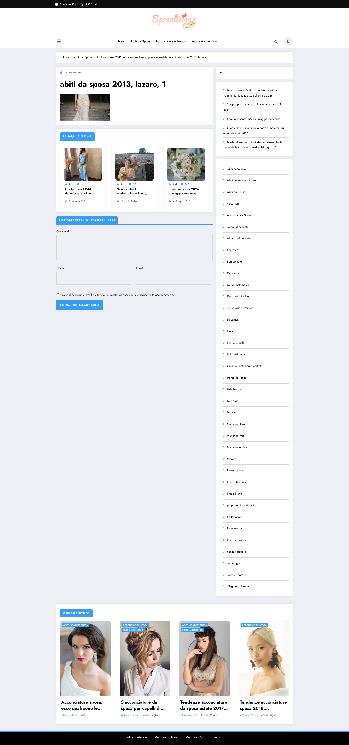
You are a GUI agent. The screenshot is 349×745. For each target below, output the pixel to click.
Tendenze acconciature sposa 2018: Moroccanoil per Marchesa (192, 705)
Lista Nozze (234, 389)
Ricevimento (234, 528)
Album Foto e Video (239, 238)
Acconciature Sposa (239, 215)
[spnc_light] (287, 41)
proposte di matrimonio (241, 505)
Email (139, 268)
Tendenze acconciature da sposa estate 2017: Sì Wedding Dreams (132, 705)
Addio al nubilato (237, 227)
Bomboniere (234, 261)
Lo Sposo (232, 401)
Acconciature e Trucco (170, 41)
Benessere (233, 250)
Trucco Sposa (235, 575)
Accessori (233, 203)
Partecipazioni (235, 470)
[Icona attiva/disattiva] (59, 42)
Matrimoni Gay (236, 424)
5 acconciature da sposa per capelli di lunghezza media (69, 705)
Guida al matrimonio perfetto (244, 366)
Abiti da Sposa (140, 41)
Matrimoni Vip (235, 436)
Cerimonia (233, 273)
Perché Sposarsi (236, 482)
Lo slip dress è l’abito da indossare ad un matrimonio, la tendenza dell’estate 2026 (81, 191)
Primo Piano (234, 494)
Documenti (233, 319)
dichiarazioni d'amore (240, 308)
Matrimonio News (237, 447)
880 (187, 184)
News (122, 41)
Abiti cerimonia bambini (241, 180)
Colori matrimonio (238, 285)
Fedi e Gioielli (235, 343)
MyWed (231, 459)
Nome (60, 268)
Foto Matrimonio (237, 354)
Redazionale (234, 517)
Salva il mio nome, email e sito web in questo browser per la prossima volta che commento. (118, 295)
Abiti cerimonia (236, 169)
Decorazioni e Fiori (204, 41)
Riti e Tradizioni (236, 540)
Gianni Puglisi (78, 715)
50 (134, 184)
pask (71, 184)
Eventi (230, 331)
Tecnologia (233, 563)
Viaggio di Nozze (238, 586)
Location (232, 412)
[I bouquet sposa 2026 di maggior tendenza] (186, 164)
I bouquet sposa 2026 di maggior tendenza (184, 191)
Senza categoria (237, 552)
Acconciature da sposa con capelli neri (251, 705)
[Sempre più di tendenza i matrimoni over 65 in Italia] (134, 164)
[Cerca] (276, 42)
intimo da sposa (236, 378)
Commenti (62, 231)
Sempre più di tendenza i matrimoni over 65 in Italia (131, 191)
